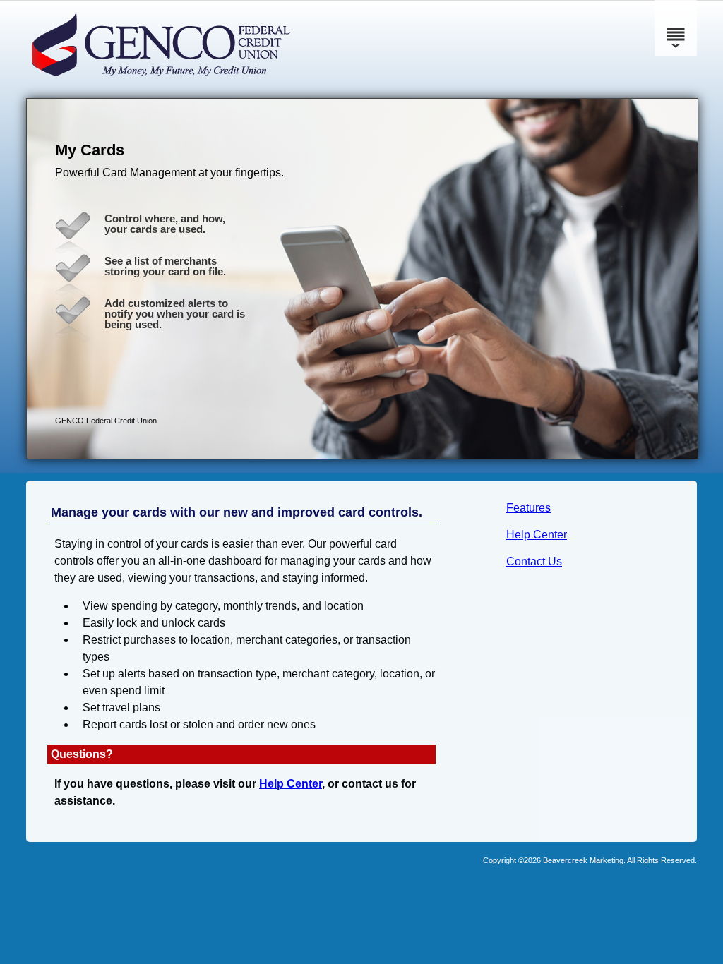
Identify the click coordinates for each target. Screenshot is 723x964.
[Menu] (676, 28)
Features (528, 508)
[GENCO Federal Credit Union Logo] (195, 84)
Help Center (536, 535)
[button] (362, 279)
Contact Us (534, 561)
